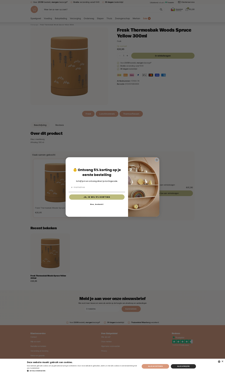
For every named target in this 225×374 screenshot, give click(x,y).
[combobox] (219, 361)
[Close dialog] (156, 159)
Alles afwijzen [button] (183, 366)
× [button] (222, 361)
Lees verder (44, 368)
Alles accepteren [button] (155, 366)
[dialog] (112, 366)
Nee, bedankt (97, 204)
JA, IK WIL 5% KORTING (97, 197)
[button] (82, 370)
